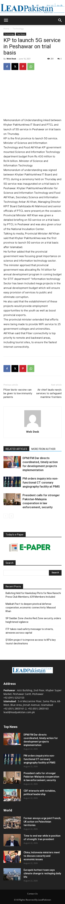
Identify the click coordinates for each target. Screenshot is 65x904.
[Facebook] (6, 66)
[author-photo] (32, 426)
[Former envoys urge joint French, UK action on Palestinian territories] (12, 822)
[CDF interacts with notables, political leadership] (12, 795)
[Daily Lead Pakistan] (32, 8)
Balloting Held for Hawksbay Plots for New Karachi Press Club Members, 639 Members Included (33, 595)
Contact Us (32, 893)
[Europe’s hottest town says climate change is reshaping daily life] (12, 874)
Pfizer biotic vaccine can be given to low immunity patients (17, 393)
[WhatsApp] (30, 66)
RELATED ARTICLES (16, 449)
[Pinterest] (22, 66)
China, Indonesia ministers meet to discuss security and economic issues (42, 856)
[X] (14, 66)
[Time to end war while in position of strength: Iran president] (12, 840)
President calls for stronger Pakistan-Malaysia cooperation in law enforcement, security (41, 777)
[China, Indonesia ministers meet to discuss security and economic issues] (12, 857)
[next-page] (11, 516)
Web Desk (11, 58)
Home (6, 28)
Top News (21, 34)
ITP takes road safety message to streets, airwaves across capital (29, 631)
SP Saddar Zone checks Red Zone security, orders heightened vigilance (33, 620)
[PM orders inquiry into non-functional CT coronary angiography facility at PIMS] (12, 482)
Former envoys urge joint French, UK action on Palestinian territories (42, 822)
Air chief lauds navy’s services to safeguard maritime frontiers (49, 393)
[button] (5, 20)
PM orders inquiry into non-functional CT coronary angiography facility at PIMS (41, 482)
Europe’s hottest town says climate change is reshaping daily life (42, 873)
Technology (18, 28)
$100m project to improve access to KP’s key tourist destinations (31, 641)
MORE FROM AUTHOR (43, 449)
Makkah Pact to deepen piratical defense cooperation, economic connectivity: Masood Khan (31, 607)
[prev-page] (5, 516)
